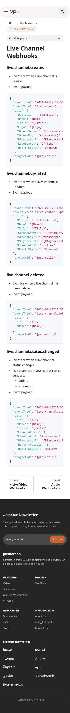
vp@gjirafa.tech (44, 622)
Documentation (12, 616)
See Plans (40, 583)
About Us (40, 616)
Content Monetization (15, 595)
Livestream (9, 589)
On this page (18, 38)
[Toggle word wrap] (52, 98)
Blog (5, 628)
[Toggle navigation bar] (6, 11)
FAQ (5, 622)
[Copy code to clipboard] (59, 98)
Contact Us (41, 628)
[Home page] (10, 23)
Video (6, 583)
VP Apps (8, 600)
